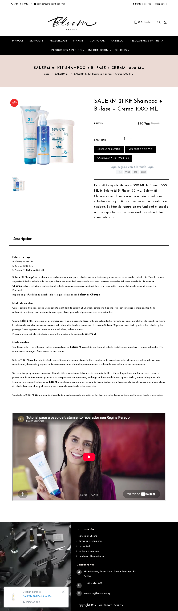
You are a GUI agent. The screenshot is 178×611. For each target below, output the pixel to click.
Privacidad (84, 546)
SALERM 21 (61, 74)
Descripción (22, 239)
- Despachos (160, 4)
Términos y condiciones (90, 541)
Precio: (98, 124)
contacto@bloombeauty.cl (51, 4)
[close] (63, 592)
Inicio (46, 74)
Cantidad (100, 140)
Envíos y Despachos (89, 551)
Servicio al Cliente (88, 536)
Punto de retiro (143, 4)
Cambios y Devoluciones (91, 556)
